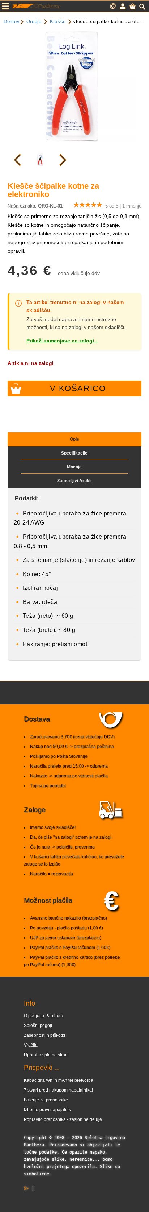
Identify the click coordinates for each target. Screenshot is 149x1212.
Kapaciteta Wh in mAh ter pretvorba (58, 1080)
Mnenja (74, 466)
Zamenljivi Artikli (74, 480)
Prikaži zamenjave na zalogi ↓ (62, 341)
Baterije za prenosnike (46, 1099)
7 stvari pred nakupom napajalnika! (58, 1090)
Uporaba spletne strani (46, 1054)
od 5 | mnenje (123, 206)
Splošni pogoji (38, 1025)
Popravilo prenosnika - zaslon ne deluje (63, 1119)
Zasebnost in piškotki (44, 1035)
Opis (74, 439)
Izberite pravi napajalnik (47, 1109)
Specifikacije (74, 453)
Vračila (31, 1045)
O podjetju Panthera (43, 1015)
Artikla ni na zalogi (31, 363)
